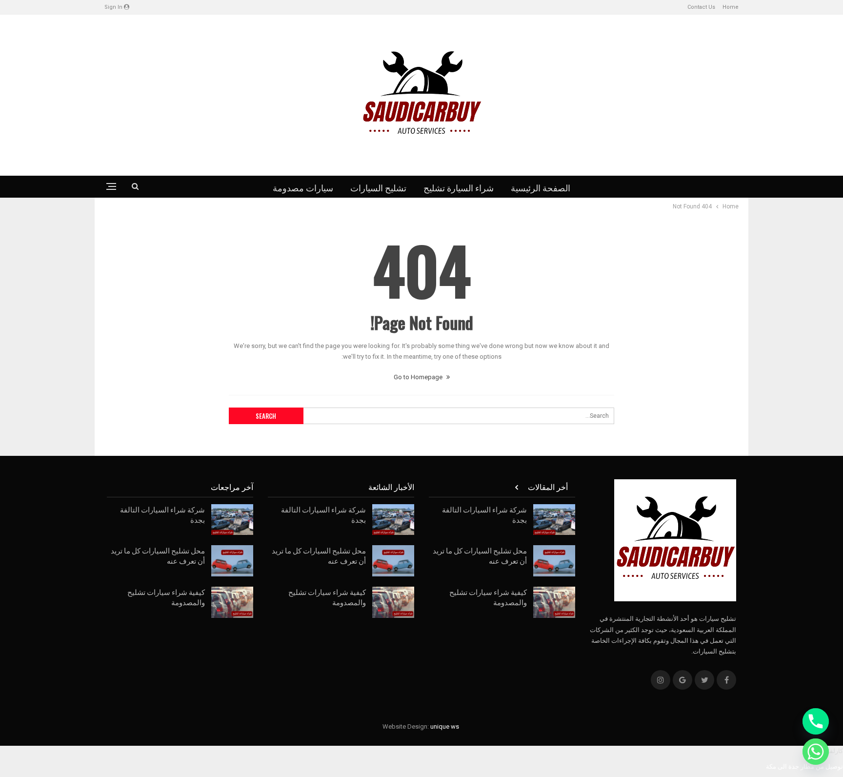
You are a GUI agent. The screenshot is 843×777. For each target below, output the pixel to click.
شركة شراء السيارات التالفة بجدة (484, 514)
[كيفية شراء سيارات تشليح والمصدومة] (554, 602)
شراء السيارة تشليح (458, 187)
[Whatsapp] (816, 751)
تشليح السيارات (378, 187)
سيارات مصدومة (303, 187)
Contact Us (701, 7)
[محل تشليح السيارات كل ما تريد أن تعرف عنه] (554, 560)
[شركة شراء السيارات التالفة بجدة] (554, 519)
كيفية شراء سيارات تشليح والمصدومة (488, 596)
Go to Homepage (419, 377)
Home (731, 7)
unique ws (444, 726)
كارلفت (833, 751)
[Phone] (816, 721)
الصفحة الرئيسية (540, 187)
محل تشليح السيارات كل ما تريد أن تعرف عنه (480, 555)
